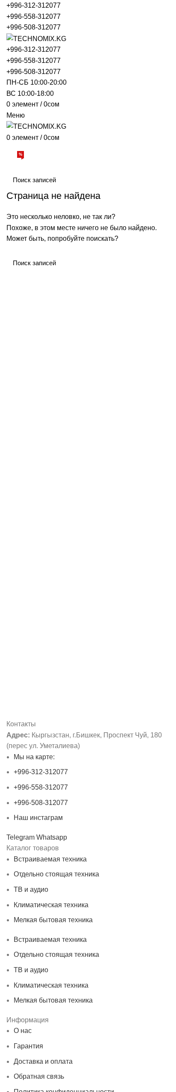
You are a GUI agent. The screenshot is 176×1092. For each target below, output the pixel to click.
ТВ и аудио (31, 889)
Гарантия (28, 1046)
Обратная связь (39, 1076)
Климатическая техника (51, 905)
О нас (23, 1030)
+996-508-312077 (33, 27)
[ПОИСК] (158, 179)
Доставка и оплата (43, 1061)
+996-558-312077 (33, 16)
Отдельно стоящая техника (56, 874)
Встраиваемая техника (50, 859)
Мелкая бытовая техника (53, 919)
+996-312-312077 (33, 5)
